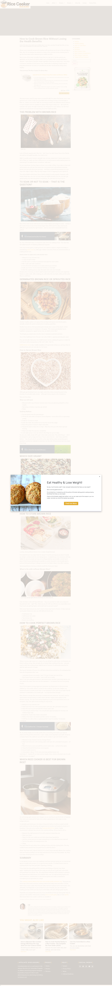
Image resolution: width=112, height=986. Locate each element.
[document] (56, 493)
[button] (99, 476)
